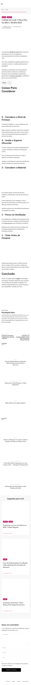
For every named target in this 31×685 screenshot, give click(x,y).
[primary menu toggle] (2, 3)
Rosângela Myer (7, 26)
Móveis (5, 521)
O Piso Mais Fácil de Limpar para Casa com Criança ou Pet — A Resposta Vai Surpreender (15, 464)
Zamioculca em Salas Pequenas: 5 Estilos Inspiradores (15, 384)
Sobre (13, 681)
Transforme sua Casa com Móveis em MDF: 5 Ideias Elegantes (14, 526)
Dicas (4, 17)
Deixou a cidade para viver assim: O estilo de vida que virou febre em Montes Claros (15, 440)
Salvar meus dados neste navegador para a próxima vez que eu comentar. (15, 664)
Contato (8, 681)
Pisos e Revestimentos (15, 461)
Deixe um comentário (6, 28)
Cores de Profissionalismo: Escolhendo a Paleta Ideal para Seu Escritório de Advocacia (15, 363)
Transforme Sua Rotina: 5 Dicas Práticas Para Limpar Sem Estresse (14, 604)
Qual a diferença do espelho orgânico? (15, 403)
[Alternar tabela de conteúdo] (8, 83)
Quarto (9, 17)
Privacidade (25, 681)
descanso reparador (15, 76)
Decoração (12, 381)
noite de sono (8, 223)
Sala (20, 381)
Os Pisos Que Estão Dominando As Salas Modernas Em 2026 (15, 487)
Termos (19, 681)
